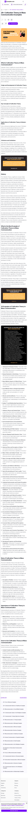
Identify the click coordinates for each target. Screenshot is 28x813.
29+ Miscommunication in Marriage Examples (12, 723)
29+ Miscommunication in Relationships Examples (13, 771)
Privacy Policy (18, 795)
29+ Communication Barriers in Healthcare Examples (14, 705)
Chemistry (3, 787)
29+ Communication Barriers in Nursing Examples (13, 756)
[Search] (23, 1)
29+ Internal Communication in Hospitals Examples (13, 737)
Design (2, 793)
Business (3, 795)
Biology (16, 785)
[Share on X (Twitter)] (5, 20)
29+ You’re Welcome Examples (9, 702)
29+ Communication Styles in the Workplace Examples (14, 712)
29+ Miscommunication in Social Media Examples (13, 709)
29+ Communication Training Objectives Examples (13, 716)
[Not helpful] (5, 23)
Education (3, 797)
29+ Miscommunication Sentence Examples (12, 730)
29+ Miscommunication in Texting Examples (12, 719)
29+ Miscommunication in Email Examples (11, 740)
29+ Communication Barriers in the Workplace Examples (12, 767)
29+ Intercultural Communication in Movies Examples (14, 759)
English (6, 9)
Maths (2, 785)
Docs (16, 787)
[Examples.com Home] (9, 1)
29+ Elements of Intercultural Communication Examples (12, 748)
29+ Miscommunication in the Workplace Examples (13, 744)
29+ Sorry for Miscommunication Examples (12, 752)
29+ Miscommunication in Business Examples (12, 763)
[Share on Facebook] (8, 20)
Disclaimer (17, 799)
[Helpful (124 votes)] (2, 23)
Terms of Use (18, 797)
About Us (17, 793)
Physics (16, 783)
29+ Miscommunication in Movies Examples (12, 726)
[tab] (5, 4)
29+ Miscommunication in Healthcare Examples (13, 733)
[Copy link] (2, 20)
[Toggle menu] (3, 1)
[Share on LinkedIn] (11, 20)
